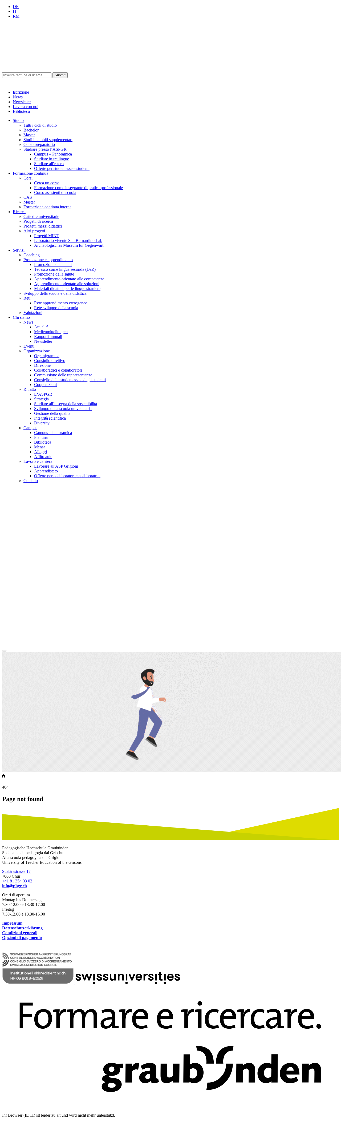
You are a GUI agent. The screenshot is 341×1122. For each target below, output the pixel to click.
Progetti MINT (46, 235)
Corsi (28, 178)
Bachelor (31, 130)
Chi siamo (21, 317)
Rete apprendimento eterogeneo (60, 303)
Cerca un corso (46, 183)
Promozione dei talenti (53, 264)
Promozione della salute (54, 274)
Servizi (19, 250)
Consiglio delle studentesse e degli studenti (70, 379)
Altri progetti (34, 231)
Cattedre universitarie (41, 216)
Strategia (41, 399)
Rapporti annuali (48, 336)
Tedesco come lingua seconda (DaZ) (65, 269)
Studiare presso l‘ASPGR (45, 149)
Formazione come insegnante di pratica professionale (78, 187)
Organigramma (46, 355)
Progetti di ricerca (38, 221)
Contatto (30, 480)
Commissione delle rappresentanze (63, 375)
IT (15, 11)
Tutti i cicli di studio (40, 125)
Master (29, 135)
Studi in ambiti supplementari (47, 139)
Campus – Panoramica (53, 154)
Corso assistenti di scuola (55, 192)
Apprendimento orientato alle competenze (69, 279)
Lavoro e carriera (37, 461)
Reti (26, 298)
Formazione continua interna (47, 207)
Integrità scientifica (50, 418)
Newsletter (22, 102)
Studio (18, 120)
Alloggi (40, 451)
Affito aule (43, 456)
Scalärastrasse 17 (16, 871)
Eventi (28, 346)
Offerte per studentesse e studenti (62, 168)
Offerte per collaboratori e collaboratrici (67, 476)
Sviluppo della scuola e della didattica (55, 293)
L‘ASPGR (43, 394)
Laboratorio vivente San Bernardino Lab (68, 240)
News (18, 97)
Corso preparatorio (39, 144)
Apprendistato (46, 471)
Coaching (31, 255)
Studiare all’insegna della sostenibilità (65, 403)
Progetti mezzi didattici (42, 226)
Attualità (41, 327)
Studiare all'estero (49, 163)
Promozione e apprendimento (48, 259)
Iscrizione (21, 92)
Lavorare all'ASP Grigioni (56, 466)
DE (16, 6)
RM (16, 16)
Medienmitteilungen (51, 331)
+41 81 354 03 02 (17, 881)
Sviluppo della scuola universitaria (63, 408)
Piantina (41, 437)
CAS (27, 197)
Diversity (42, 423)
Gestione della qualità (52, 413)
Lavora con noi (25, 106)
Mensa (39, 447)
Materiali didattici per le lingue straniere (67, 288)
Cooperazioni (45, 384)
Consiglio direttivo (49, 360)
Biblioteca (21, 111)
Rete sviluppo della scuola (56, 307)
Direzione (42, 365)
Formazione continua (30, 173)
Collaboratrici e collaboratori (58, 370)
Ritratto (29, 389)
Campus (30, 427)
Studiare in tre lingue (51, 159)
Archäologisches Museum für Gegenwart (68, 245)
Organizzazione (36, 351)
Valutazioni (32, 312)
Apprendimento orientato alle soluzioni (66, 283)
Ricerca (19, 211)
